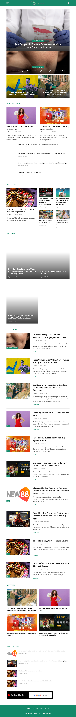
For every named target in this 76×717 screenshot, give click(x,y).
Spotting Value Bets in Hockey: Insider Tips (20, 127)
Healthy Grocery (38, 40)
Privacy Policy (32, 708)
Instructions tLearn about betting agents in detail (54, 127)
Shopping (22, 89)
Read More (36, 351)
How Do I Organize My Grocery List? (45, 221)
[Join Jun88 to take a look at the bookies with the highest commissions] (63, 192)
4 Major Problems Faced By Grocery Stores (62, 222)
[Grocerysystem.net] (38, 3)
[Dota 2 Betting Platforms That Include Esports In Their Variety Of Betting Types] (11, 165)
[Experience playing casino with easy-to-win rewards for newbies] (11, 146)
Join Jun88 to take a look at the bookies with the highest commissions (62, 201)
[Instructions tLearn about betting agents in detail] (55, 115)
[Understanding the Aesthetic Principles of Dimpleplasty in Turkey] (38, 62)
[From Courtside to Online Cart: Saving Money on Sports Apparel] (22, 86)
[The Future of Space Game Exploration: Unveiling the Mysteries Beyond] (46, 192)
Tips (54, 87)
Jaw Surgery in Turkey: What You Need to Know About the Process (38, 45)
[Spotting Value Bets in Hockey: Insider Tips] (21, 115)
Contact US (45, 708)
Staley (9, 131)
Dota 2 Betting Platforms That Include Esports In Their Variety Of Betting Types (42, 163)
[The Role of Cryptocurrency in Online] (11, 174)
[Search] (69, 3)
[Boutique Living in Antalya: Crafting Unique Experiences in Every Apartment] (18, 391)
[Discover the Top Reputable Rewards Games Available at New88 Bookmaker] (11, 156)
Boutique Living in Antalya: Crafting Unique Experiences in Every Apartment (54, 92)
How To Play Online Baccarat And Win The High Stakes (21, 210)
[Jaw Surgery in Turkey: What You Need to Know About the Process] (38, 30)
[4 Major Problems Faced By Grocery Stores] (63, 214)
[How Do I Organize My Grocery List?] (46, 214)
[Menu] (7, 3)
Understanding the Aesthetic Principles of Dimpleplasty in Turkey (38, 71)
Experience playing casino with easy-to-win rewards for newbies (38, 144)
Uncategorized (38, 67)
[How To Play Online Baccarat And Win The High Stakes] (21, 197)
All (8, 425)
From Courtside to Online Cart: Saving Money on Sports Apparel (22, 93)
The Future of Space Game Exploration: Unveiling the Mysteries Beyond (46, 201)
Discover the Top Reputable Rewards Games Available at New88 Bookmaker (41, 153)
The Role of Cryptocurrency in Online (30, 172)
